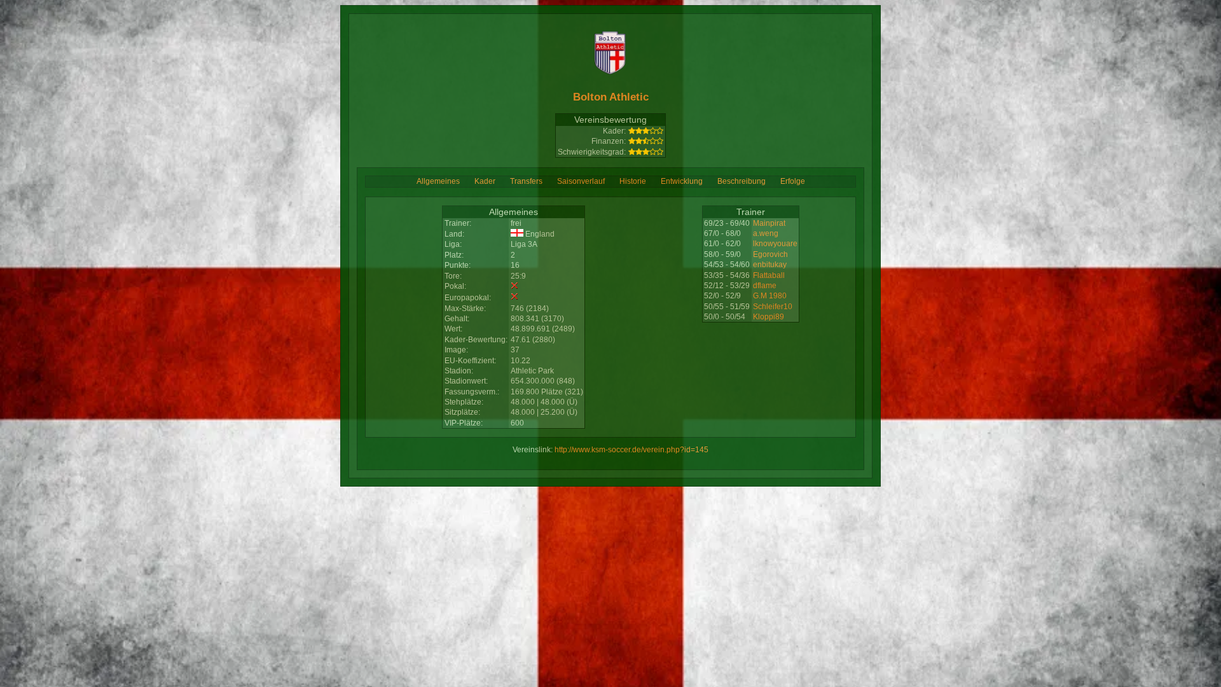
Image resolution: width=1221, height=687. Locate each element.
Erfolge (792, 181)
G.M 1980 (770, 295)
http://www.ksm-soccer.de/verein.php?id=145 (631, 449)
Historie (632, 181)
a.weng (765, 233)
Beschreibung (741, 181)
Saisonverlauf (581, 181)
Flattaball (769, 275)
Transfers (526, 181)
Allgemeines (438, 181)
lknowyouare (775, 243)
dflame (764, 285)
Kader (484, 181)
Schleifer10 (772, 306)
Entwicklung (682, 181)
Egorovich (770, 254)
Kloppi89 (768, 316)
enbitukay (770, 264)
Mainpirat (769, 223)
